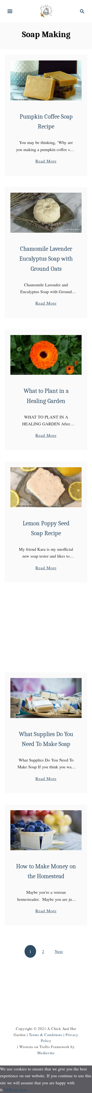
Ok (6, 1089)
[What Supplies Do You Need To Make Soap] (46, 698)
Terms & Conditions (46, 1034)
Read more (18, 1089)
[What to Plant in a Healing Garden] (46, 355)
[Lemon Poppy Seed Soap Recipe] (46, 487)
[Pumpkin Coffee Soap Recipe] (46, 80)
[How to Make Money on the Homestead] (46, 830)
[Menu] (10, 11)
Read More (45, 161)
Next (59, 951)
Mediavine (46, 1052)
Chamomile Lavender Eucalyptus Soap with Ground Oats (46, 258)
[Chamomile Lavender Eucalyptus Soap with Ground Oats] (46, 213)
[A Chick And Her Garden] (46, 10)
